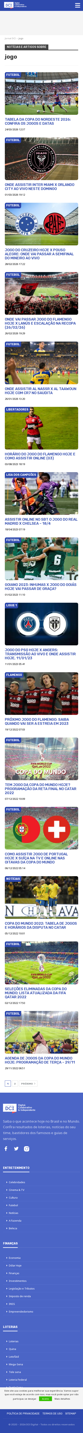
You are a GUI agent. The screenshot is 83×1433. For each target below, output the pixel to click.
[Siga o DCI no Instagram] (26, 1149)
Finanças (14, 1273)
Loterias (14, 1341)
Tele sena (15, 1372)
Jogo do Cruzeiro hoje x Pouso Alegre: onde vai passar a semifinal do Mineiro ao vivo (39, 254)
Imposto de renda (20, 1296)
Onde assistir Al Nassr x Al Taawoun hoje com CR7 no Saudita (40, 391)
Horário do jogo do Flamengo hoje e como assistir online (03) (40, 456)
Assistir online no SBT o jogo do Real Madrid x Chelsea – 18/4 (41, 521)
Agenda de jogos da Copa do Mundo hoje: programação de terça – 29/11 (40, 1060)
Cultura (13, 1197)
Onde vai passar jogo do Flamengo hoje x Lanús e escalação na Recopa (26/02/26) (40, 323)
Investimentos (18, 1281)
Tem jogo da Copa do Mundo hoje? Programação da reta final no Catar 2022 (40, 789)
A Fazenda (15, 1220)
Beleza (13, 1228)
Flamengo (14, 675)
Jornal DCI (10, 38)
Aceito (45, 1398)
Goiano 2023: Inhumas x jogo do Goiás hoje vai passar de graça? (41, 586)
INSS (12, 1304)
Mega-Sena (16, 1364)
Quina (12, 1349)
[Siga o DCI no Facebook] (6, 1149)
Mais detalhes (62, 1399)
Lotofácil (14, 1356)
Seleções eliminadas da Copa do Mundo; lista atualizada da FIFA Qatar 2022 (36, 993)
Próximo (27, 1083)
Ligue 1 (11, 605)
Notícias (13, 879)
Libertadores (17, 409)
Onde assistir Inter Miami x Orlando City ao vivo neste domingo (39, 187)
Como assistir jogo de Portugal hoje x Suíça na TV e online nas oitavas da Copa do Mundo (36, 858)
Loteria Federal (18, 1379)
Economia (15, 1258)
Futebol (13, 75)
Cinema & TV (16, 1190)
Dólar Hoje (15, 1265)
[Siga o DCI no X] (16, 1149)
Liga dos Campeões (21, 475)
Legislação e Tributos (22, 1288)
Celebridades (17, 1182)
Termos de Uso (52, 1413)
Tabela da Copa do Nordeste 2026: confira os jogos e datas (38, 121)
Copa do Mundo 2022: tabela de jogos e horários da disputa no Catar (41, 925)
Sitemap (70, 1413)
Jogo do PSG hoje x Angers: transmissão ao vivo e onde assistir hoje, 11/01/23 (40, 654)
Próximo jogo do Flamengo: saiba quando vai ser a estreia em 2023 (37, 721)
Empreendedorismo (21, 1311)
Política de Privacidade (23, 1413)
